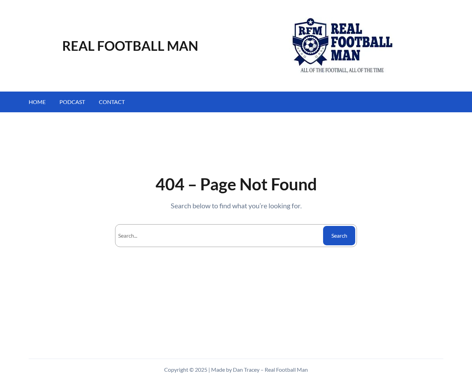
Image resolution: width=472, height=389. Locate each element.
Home (37, 101)
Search (339, 235)
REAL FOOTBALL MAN (130, 46)
